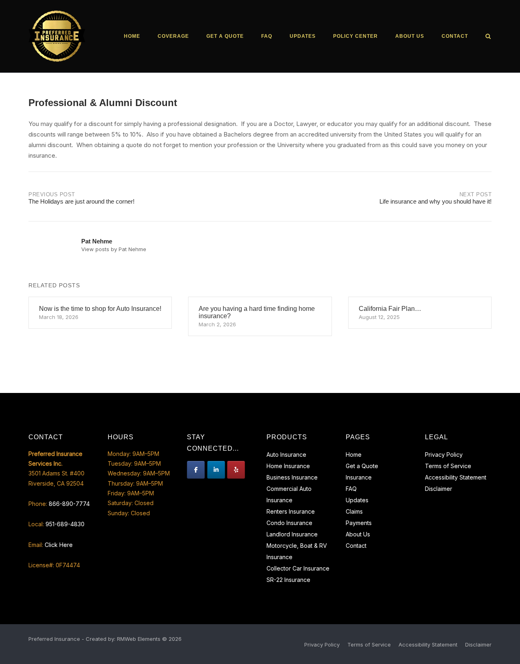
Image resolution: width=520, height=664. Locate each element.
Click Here (59, 544)
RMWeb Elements (138, 639)
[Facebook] (196, 470)
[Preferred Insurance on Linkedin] (216, 470)
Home (132, 36)
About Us (409, 36)
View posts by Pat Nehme (113, 249)
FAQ (266, 36)
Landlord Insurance (292, 534)
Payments (359, 522)
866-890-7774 (69, 503)
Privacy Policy (444, 454)
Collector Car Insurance (297, 568)
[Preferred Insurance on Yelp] (236, 470)
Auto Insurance (286, 454)
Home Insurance (288, 465)
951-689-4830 (65, 524)
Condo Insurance (289, 522)
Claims (354, 511)
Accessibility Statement (455, 477)
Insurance (359, 477)
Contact (455, 36)
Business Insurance (292, 477)
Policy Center (355, 36)
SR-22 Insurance (288, 579)
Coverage (173, 36)
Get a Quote (225, 36)
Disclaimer (438, 488)
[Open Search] (488, 36)
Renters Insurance (290, 511)
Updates (303, 36)
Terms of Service (448, 465)
